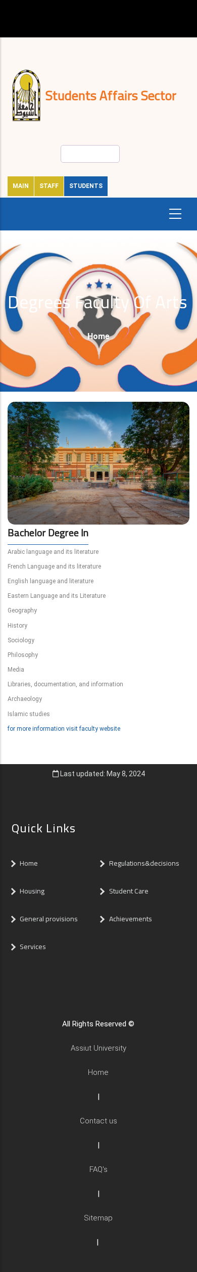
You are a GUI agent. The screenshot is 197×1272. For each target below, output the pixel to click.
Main (21, 186)
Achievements (130, 918)
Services (33, 946)
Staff (49, 186)
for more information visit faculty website (64, 728)
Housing (32, 891)
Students (86, 186)
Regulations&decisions (145, 863)
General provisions (49, 918)
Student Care (129, 891)
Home (98, 336)
